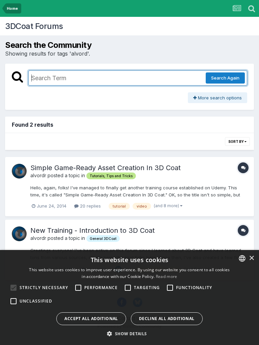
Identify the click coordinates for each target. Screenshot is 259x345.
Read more (166, 276)
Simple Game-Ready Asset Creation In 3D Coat (105, 168)
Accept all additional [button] (91, 318)
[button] (129, 333)
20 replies (90, 206)
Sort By (236, 141)
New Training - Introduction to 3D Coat (92, 230)
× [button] (251, 258)
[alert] (129, 297)
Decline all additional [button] (167, 318)
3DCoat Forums (34, 26)
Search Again (225, 78)
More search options (219, 97)
